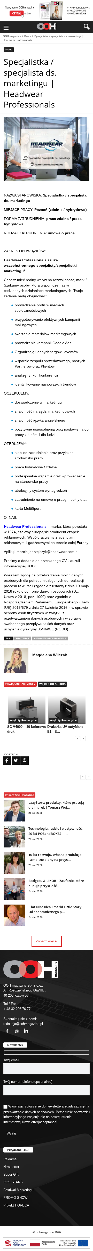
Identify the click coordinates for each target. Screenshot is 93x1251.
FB (3, 757)
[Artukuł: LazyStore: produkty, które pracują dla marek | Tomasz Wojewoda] (14, 820)
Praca (27, 36)
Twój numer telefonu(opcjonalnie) (27, 1082)
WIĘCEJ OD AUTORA (52, 684)
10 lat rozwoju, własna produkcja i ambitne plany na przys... (55, 857)
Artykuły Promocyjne (23, 720)
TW (13, 757)
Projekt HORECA (16, 1205)
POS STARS (13, 1182)
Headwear (22, 638)
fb (4, 1028)
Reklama (10, 1159)
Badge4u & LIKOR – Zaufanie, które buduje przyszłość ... (56, 883)
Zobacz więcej (46, 941)
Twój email (11, 1060)
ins (14, 1028)
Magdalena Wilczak (49, 655)
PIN (21, 757)
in (23, 1028)
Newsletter (30, 1122)
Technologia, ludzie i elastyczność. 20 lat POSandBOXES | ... (55, 831)
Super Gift (11, 1174)
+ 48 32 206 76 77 (16, 1009)
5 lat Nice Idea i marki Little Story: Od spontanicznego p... (55, 909)
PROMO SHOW (15, 1198)
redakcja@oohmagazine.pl (23, 1024)
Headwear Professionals (50, 638)
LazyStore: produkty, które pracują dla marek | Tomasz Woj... (56, 805)
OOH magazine (12, 36)
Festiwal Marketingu (18, 1190)
